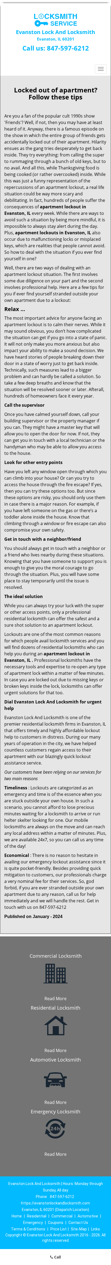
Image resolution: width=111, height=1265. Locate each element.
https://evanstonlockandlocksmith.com (55, 1203)
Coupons (55, 1222)
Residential (36, 1216)
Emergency (33, 1222)
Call (57, 1257)
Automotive (88, 1216)
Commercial (61, 1216)
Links (95, 1229)
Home (17, 1216)
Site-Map (79, 1229)
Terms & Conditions (28, 1229)
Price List (58, 1229)
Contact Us (78, 1222)
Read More (55, 999)
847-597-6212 (68, 48)
